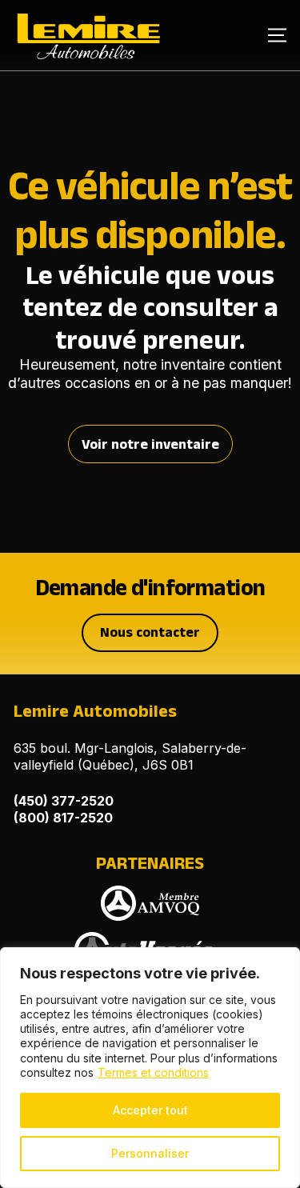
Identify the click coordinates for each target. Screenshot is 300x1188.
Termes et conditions (153, 1072)
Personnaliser (150, 1153)
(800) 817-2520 (63, 818)
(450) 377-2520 (64, 801)
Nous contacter (150, 632)
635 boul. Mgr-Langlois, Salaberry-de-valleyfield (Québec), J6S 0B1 (130, 756)
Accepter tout (150, 1110)
